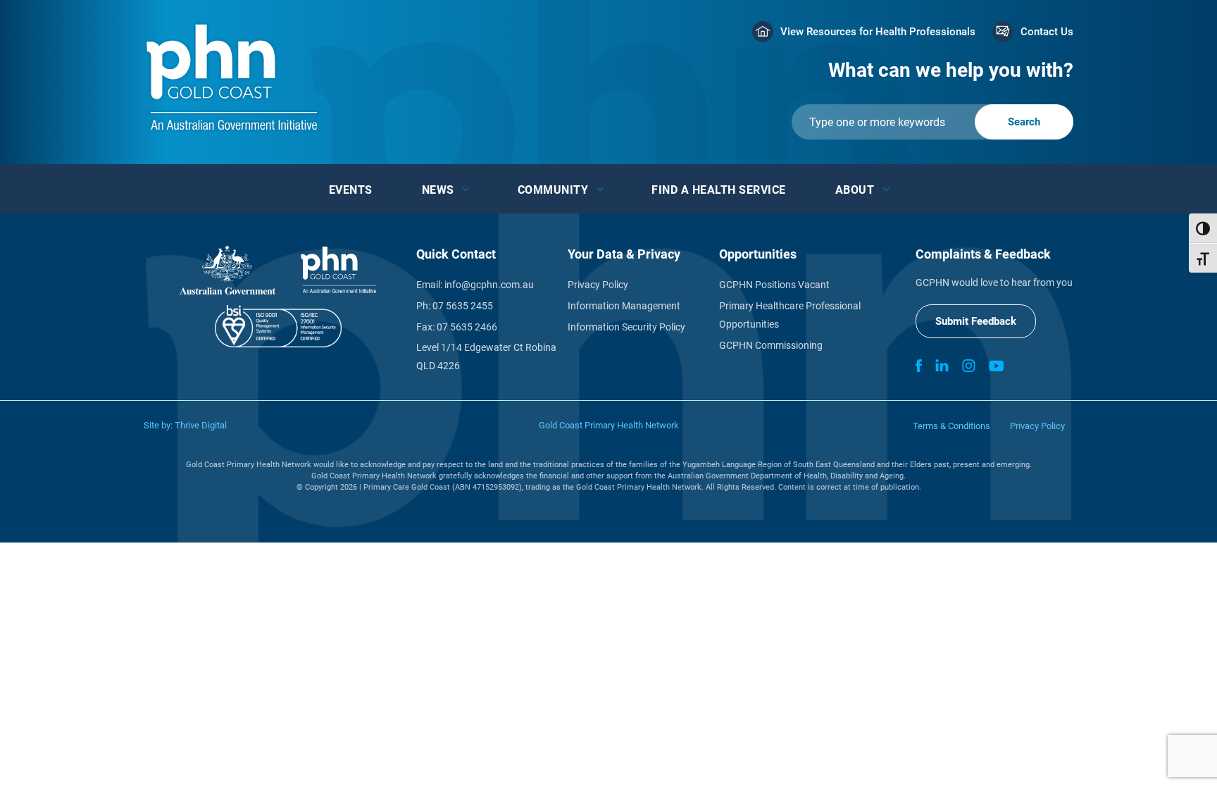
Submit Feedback (975, 321)
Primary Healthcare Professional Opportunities (790, 315)
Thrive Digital (201, 425)
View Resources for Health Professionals (877, 31)
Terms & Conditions (951, 426)
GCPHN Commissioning (771, 345)
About (855, 190)
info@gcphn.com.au (489, 284)
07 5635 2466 (467, 327)
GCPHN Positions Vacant (774, 284)
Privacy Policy (598, 284)
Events (351, 190)
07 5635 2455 (462, 305)
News (438, 190)
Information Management (624, 305)
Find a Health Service (718, 190)
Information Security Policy (626, 327)
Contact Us (1047, 31)
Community (553, 190)
